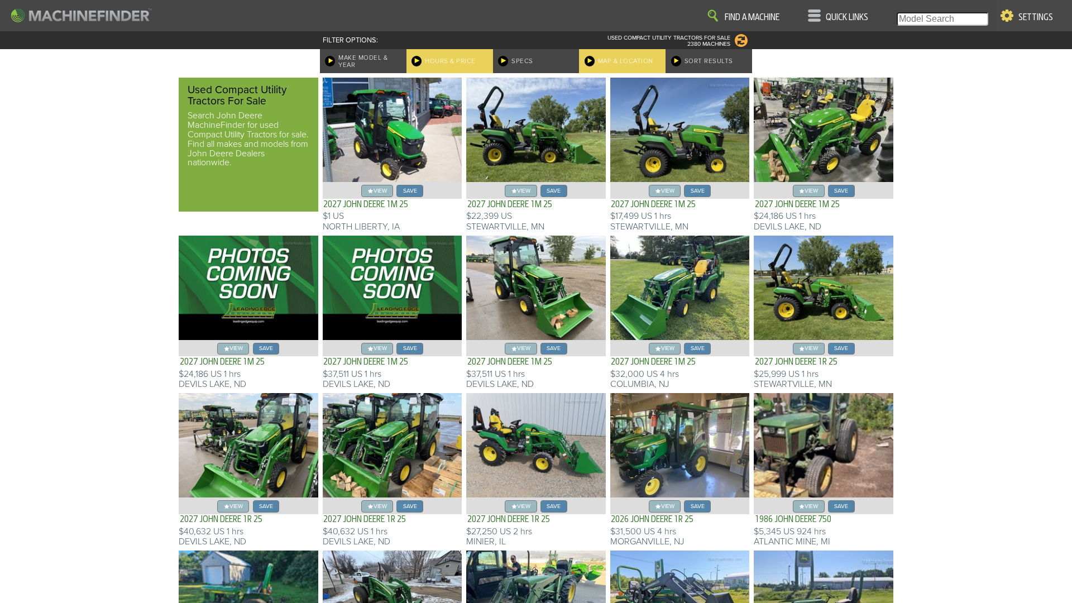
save (410, 190)
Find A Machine (752, 17)
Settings (1035, 17)
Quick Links (847, 17)
